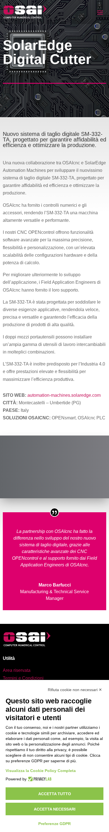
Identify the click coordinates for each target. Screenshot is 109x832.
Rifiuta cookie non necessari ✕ (75, 689)
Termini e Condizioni (23, 678)
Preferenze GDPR (54, 823)
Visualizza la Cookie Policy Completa (41, 770)
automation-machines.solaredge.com (64, 395)
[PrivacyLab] (39, 779)
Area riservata (16, 670)
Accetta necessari (54, 809)
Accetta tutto (54, 794)
